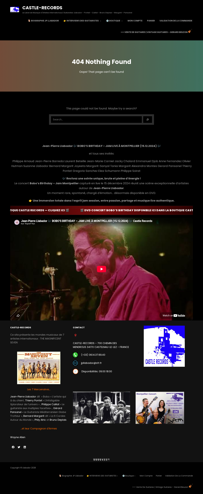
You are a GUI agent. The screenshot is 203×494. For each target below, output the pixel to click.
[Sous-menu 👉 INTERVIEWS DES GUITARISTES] (100, 20)
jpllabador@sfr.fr (91, 363)
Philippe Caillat (50, 404)
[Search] (147, 119)
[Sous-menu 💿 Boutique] (122, 20)
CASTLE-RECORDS (42, 8)
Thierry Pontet (33, 400)
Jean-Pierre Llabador (23, 396)
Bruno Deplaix (58, 420)
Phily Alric (40, 420)
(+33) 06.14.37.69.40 (93, 354)
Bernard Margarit (33, 416)
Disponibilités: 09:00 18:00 (96, 371)
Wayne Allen (17, 437)
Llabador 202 (29, 467)
